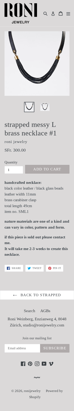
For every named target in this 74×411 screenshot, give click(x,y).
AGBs (45, 310)
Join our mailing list (37, 338)
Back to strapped (40, 295)
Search (29, 310)
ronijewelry (32, 391)
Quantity (11, 162)
